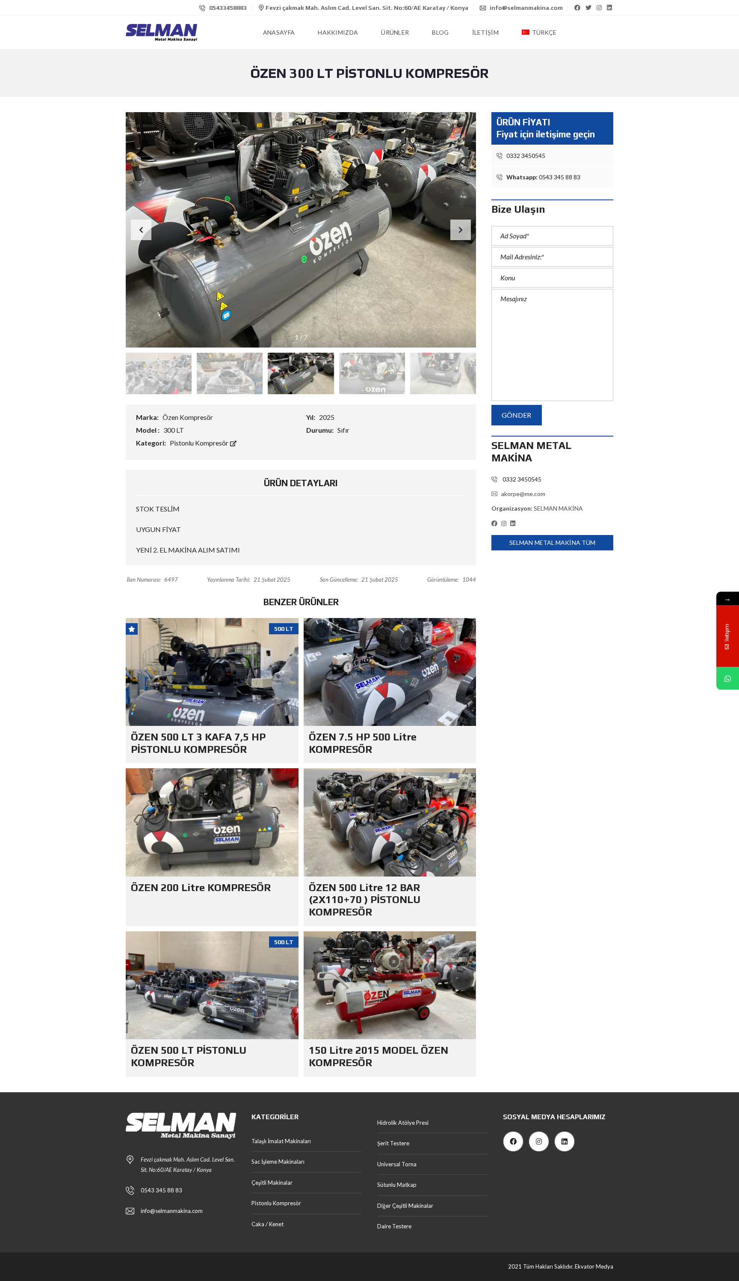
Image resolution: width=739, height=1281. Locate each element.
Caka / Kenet (267, 1224)
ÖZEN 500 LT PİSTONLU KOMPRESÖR (188, 1056)
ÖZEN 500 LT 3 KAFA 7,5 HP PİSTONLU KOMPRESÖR (198, 743)
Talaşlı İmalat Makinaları (281, 1141)
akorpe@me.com (523, 493)
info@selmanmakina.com (525, 7)
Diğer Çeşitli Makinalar (405, 1205)
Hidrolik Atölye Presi (403, 1122)
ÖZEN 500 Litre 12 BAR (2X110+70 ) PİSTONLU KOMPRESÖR (364, 900)
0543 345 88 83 (543, 177)
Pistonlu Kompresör (200, 443)
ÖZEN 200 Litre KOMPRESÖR (201, 887)
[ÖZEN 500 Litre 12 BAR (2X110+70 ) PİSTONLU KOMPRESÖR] (390, 822)
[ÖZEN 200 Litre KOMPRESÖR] (212, 822)
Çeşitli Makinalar (272, 1182)
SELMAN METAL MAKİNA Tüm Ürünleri (552, 544)
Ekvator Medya (594, 1266)
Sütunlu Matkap (397, 1184)
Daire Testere (394, 1226)
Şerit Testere (393, 1143)
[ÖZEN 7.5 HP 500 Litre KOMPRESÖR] (390, 672)
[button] (460, 230)
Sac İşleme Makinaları (277, 1161)
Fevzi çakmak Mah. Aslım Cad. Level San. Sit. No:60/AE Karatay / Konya (366, 7)
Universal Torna (397, 1164)
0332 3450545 (525, 155)
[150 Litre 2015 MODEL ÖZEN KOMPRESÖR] (390, 985)
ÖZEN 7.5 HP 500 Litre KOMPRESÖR (363, 743)
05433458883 (227, 7)
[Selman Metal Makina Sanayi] (161, 32)
